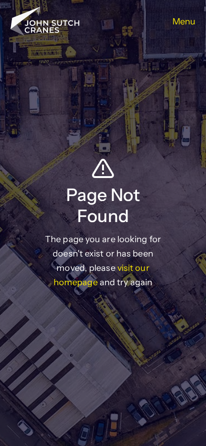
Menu (183, 21)
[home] (45, 21)
